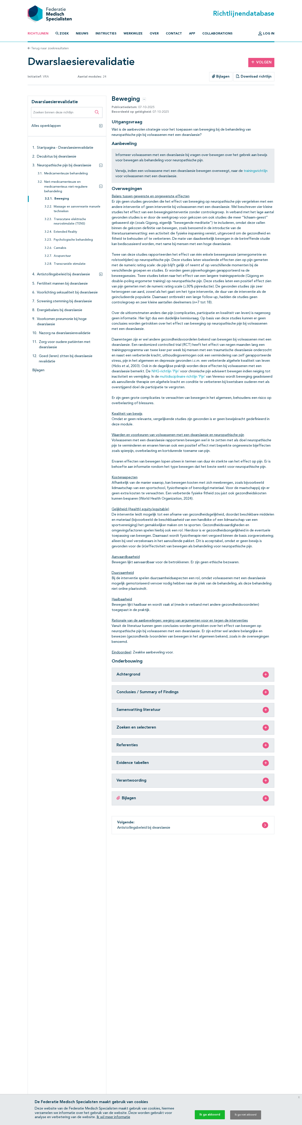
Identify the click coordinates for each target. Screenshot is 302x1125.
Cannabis (60, 248)
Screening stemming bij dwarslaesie (64, 301)
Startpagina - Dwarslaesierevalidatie (65, 148)
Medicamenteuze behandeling (66, 173)
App (192, 33)
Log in (268, 33)
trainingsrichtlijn (256, 171)
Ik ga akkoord (209, 1114)
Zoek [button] (64, 33)
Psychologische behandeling (73, 239)
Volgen (263, 62)
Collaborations (217, 33)
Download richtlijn (255, 76)
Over (154, 33)
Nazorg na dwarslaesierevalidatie (64, 333)
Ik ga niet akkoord (245, 1115)
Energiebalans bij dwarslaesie (59, 310)
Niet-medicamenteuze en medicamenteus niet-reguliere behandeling (66, 186)
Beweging (61, 198)
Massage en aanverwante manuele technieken (77, 209)
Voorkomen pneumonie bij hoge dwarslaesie (62, 321)
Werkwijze (133, 33)
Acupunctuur (62, 256)
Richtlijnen (38, 33)
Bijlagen (222, 76)
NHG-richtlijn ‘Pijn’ (165, 371)
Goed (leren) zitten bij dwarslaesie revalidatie (65, 358)
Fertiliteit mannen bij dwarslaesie (62, 284)
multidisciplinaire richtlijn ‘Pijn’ (182, 377)
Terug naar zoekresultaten (49, 48)
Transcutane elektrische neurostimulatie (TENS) (70, 221)
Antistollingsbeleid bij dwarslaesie (63, 274)
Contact (174, 33)
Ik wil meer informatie (113, 1117)
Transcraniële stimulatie (70, 264)
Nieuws (82, 33)
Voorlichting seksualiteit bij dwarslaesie (67, 292)
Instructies (106, 33)
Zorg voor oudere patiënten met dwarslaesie (64, 344)
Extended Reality (65, 231)
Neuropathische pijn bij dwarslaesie (64, 165)
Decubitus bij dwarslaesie (56, 156)
